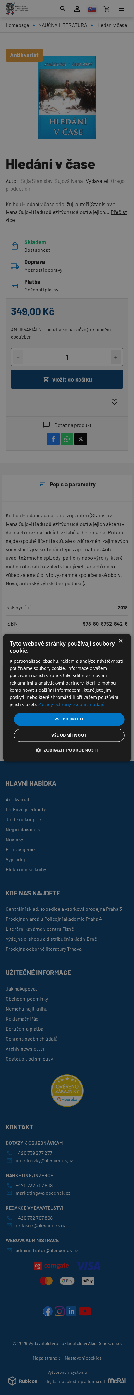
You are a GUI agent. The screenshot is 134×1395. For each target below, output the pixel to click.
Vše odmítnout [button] (69, 735)
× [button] (120, 641)
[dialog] (67, 697)
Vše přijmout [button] (69, 719)
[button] (67, 750)
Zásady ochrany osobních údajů (71, 704)
